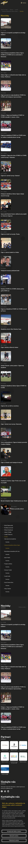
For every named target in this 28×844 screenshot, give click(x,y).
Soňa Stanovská (8, 525)
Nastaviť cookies (14, 836)
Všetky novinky (22, 607)
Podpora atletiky (8, 564)
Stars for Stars (4, 9)
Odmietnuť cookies (14, 840)
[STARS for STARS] (4, 3)
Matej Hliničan (7, 588)
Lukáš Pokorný (8, 534)
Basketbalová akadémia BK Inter (12, 551)
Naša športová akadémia (10, 539)
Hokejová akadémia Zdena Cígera (10, 11)
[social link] (2, 791)
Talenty (11, 9)
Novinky (7, 542)
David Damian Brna (8, 582)
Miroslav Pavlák (8, 570)
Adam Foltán (7, 532)
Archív (16, 9)
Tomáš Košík (7, 576)
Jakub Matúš (7, 557)
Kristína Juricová (8, 528)
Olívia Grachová (8, 530)
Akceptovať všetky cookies (14, 831)
